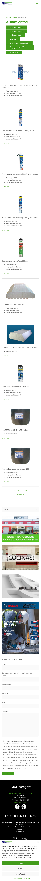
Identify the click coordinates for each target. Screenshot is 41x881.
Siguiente (20, 494)
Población (5, 693)
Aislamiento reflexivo (16, 31)
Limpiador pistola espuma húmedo (15, 387)
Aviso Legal (27, 878)
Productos (15, 17)
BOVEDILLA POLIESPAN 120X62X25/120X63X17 (19, 348)
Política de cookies (16, 878)
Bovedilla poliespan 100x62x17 (14, 304)
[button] (38, 842)
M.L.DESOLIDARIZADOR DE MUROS (15, 430)
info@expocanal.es (20, 802)
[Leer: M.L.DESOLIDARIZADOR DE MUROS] (20, 417)
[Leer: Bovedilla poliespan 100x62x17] (20, 291)
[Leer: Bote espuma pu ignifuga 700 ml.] (20, 248)
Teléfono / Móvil (7, 685)
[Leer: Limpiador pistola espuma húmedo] (20, 374)
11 (26, 491)
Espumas (13, 39)
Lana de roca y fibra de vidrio (19, 43)
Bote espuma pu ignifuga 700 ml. (15, 261)
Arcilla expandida (15, 35)
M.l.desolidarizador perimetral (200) (15, 469)
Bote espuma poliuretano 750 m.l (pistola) (18, 131)
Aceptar (20, 863)
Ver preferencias (20, 874)
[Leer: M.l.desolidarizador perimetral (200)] (20, 456)
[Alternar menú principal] (37, 3)
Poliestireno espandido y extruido (18, 47)
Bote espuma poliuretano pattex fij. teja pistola (20, 217)
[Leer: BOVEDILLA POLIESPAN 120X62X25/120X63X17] (20, 335)
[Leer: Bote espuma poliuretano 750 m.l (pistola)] (20, 118)
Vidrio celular (14, 52)
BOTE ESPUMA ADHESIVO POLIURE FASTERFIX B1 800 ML (19, 86)
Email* (4, 676)
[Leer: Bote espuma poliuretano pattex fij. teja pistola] (20, 204)
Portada (8, 17)
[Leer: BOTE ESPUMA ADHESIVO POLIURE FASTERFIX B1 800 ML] (20, 72)
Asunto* (4, 702)
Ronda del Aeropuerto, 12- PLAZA (20, 793)
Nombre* (5, 664)
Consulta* (5, 711)
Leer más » (5, 100)
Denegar (20, 868)
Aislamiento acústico (16, 27)
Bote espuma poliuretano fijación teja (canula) (20, 174)
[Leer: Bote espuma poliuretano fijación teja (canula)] (20, 161)
